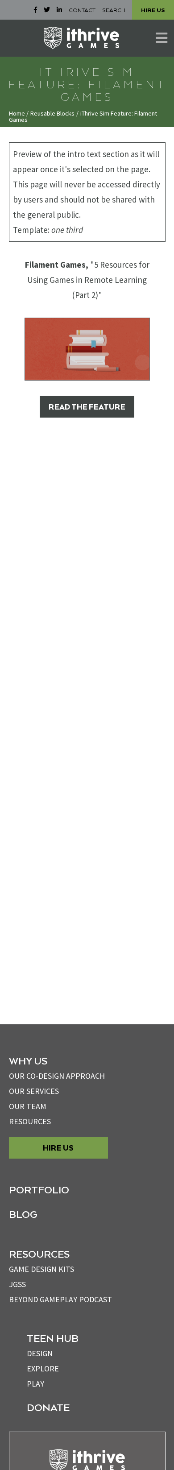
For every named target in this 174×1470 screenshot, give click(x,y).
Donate (48, 1407)
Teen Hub (53, 1338)
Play (35, 1384)
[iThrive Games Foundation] (81, 38)
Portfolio (39, 1189)
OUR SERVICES (34, 1091)
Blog (23, 1214)
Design (40, 1353)
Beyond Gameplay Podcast (60, 1299)
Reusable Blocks (52, 113)
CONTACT (82, 10)
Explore (43, 1368)
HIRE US (153, 10)
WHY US (28, 1060)
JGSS (17, 1284)
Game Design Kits (41, 1269)
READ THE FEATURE (87, 407)
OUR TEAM (27, 1106)
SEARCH (113, 10)
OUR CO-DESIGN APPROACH (57, 1076)
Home (17, 113)
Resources (30, 1121)
